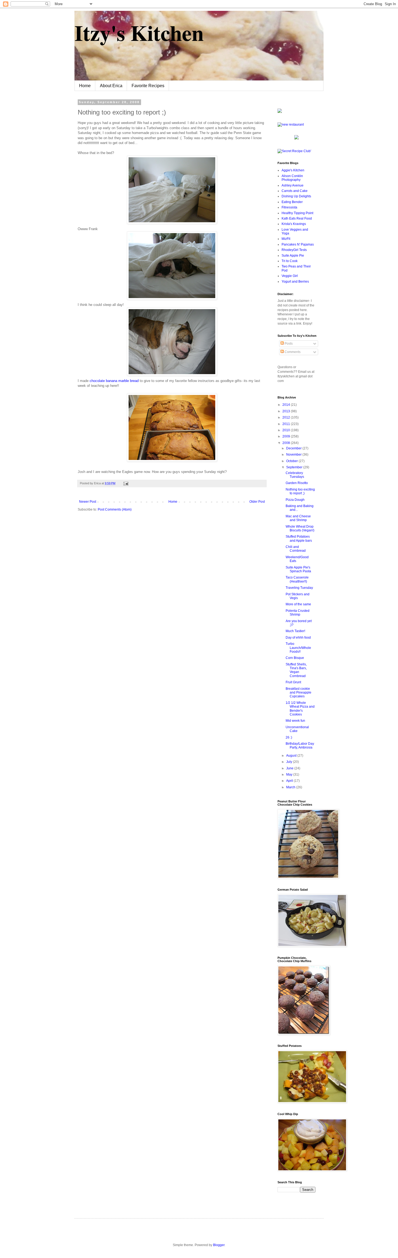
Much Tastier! (295, 631)
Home (85, 85)
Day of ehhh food (298, 637)
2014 (286, 405)
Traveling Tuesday (299, 588)
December (294, 448)
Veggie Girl (290, 276)
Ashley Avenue (293, 185)
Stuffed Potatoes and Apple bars (299, 538)
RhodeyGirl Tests (294, 250)
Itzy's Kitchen (139, 32)
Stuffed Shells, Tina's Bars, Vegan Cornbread (296, 670)
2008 (286, 443)
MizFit (286, 239)
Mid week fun (295, 721)
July (289, 762)
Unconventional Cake (297, 729)
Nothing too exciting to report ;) (300, 491)
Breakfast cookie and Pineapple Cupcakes (298, 692)
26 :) (289, 737)
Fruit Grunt (293, 682)
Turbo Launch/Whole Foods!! (298, 647)
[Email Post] (125, 483)
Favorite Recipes (148, 85)
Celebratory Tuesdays (295, 475)
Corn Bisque (295, 658)
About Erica (111, 85)
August (291, 755)
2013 (286, 411)
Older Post (257, 502)
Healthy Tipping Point (297, 213)
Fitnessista (289, 207)
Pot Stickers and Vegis (297, 596)
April (290, 781)
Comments (292, 352)
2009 (286, 436)
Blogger (218, 1245)
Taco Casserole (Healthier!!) (297, 579)
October (292, 461)
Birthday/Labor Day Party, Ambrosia (300, 745)
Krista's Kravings (294, 224)
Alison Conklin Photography (292, 178)
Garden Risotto (297, 483)
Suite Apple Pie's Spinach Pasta (298, 569)
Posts (288, 343)
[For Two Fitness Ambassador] (280, 112)
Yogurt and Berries (295, 281)
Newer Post (87, 502)
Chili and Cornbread (296, 549)
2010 (286, 430)
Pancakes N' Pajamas (298, 244)
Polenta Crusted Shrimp (297, 612)
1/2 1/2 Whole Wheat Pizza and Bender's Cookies (300, 708)
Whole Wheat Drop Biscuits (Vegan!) (300, 528)
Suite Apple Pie (293, 255)
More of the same (298, 604)
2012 (286, 417)
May (289, 774)
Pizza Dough (295, 500)
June (290, 768)
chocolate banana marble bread (115, 381)
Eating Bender (292, 202)
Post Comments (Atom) (115, 509)
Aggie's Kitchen (293, 170)
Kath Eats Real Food (297, 218)
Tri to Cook (290, 261)
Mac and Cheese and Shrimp (298, 518)
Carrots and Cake (295, 191)
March (291, 787)
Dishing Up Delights (296, 196)
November (294, 454)
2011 (286, 424)
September (294, 467)
